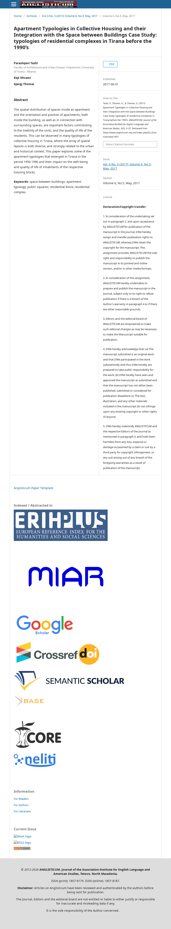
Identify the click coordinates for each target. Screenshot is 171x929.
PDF (111, 64)
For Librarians (22, 811)
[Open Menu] (14, 4)
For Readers (21, 799)
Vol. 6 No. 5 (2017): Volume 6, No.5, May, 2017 (69, 16)
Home (17, 16)
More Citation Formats (120, 144)
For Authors (21, 805)
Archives (31, 16)
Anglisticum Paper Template (33, 488)
